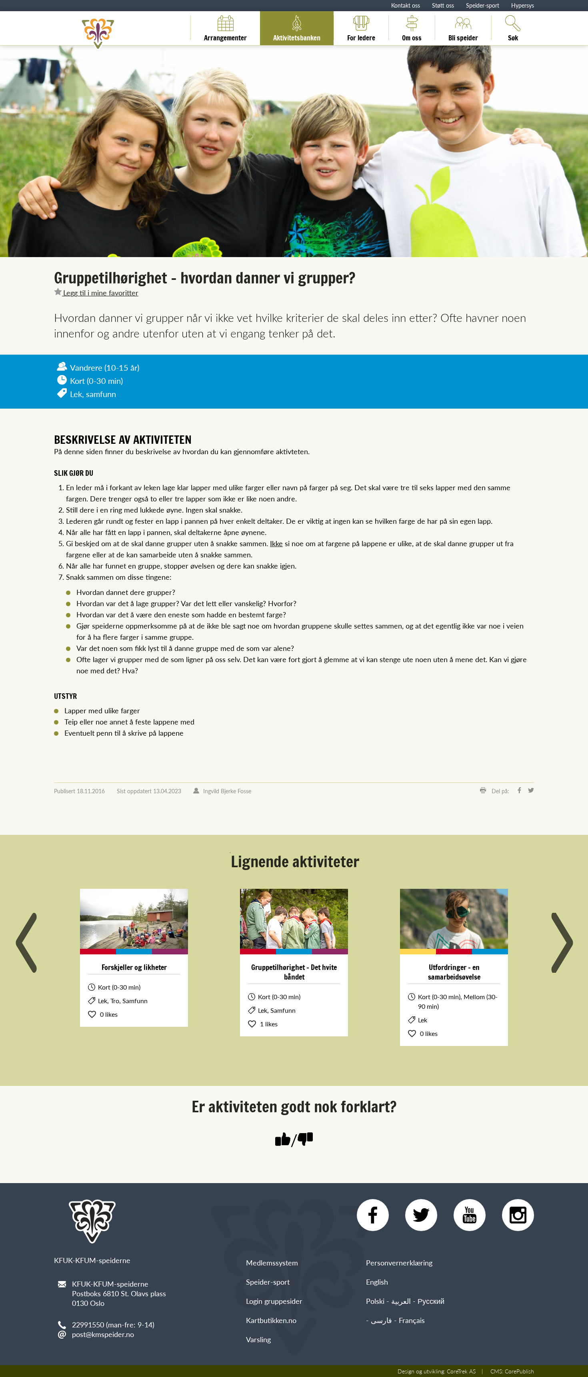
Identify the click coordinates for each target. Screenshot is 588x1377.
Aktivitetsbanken (296, 36)
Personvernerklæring (399, 1262)
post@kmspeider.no (103, 1334)
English (377, 1282)
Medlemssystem (272, 1262)
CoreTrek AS (461, 1371)
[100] (282, 1140)
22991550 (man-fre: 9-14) (113, 1324)
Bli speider (463, 36)
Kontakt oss (405, 5)
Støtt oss (443, 5)
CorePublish (519, 1371)
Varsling (258, 1339)
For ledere (361, 36)
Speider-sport (482, 5)
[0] (305, 1140)
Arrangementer (225, 36)
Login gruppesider (274, 1301)
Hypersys (522, 5)
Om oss (412, 36)
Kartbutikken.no (271, 1320)
